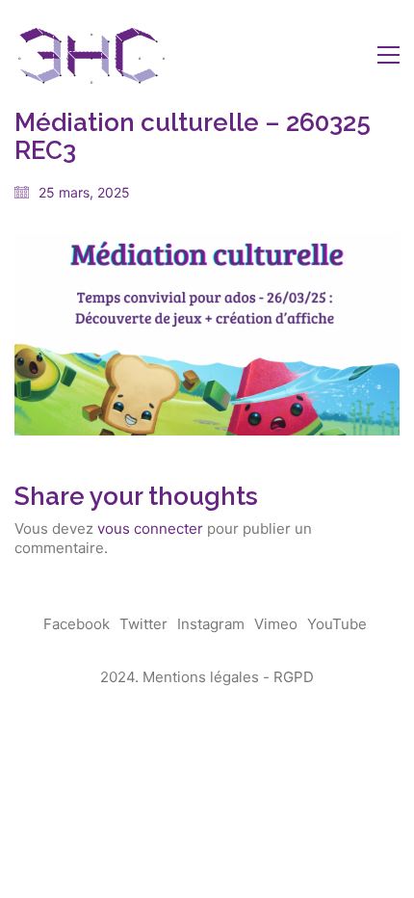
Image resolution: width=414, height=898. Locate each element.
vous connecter (150, 528)
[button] (388, 54)
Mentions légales (200, 677)
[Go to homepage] (91, 54)
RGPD (293, 677)
